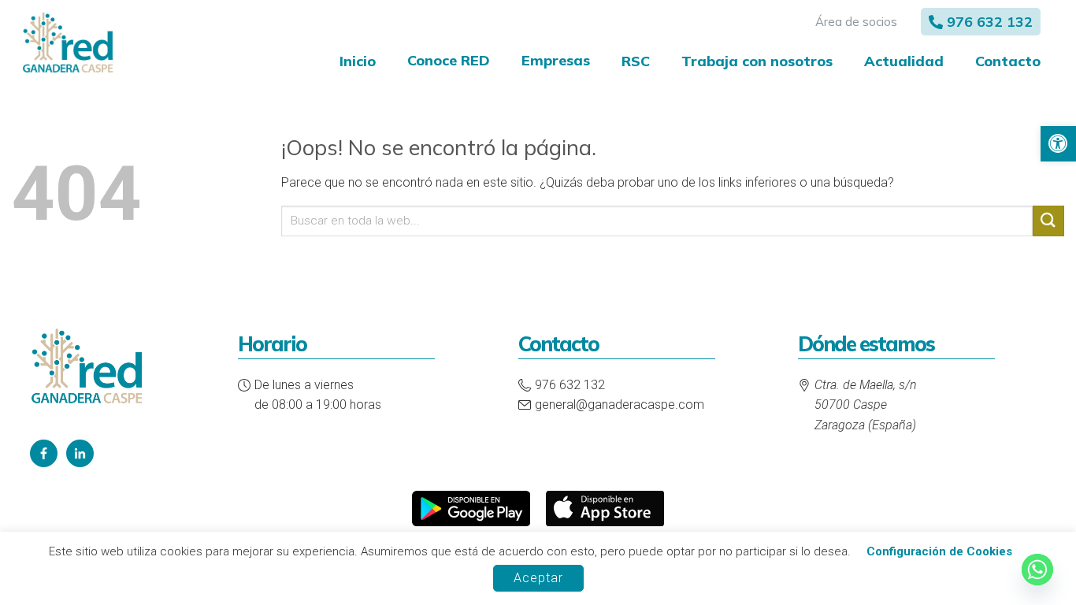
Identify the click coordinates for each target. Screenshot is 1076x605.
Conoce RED (448, 60)
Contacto (1008, 61)
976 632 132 (990, 22)
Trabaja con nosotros (757, 61)
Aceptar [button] (538, 577)
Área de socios (856, 21)
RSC (635, 61)
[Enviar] (1048, 221)
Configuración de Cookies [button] (939, 551)
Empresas (555, 60)
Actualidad (904, 61)
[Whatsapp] (1037, 569)
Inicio (357, 61)
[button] (1058, 143)
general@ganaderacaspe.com (619, 404)
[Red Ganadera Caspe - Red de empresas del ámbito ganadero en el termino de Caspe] (68, 43)
